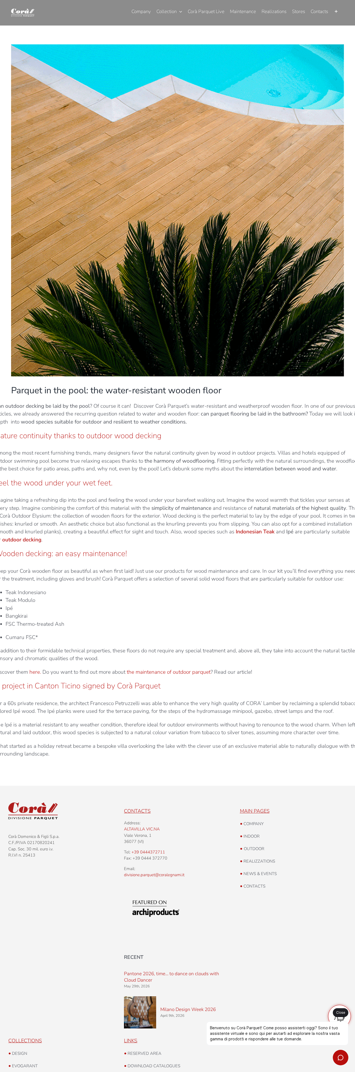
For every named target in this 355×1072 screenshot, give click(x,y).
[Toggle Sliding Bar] (336, 11)
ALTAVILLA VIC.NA (142, 829)
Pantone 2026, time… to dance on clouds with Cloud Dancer (171, 976)
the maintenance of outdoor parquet (169, 672)
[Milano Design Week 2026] (140, 1012)
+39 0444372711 (148, 852)
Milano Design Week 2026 (188, 1009)
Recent (133, 957)
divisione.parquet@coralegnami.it (154, 875)
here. (35, 672)
